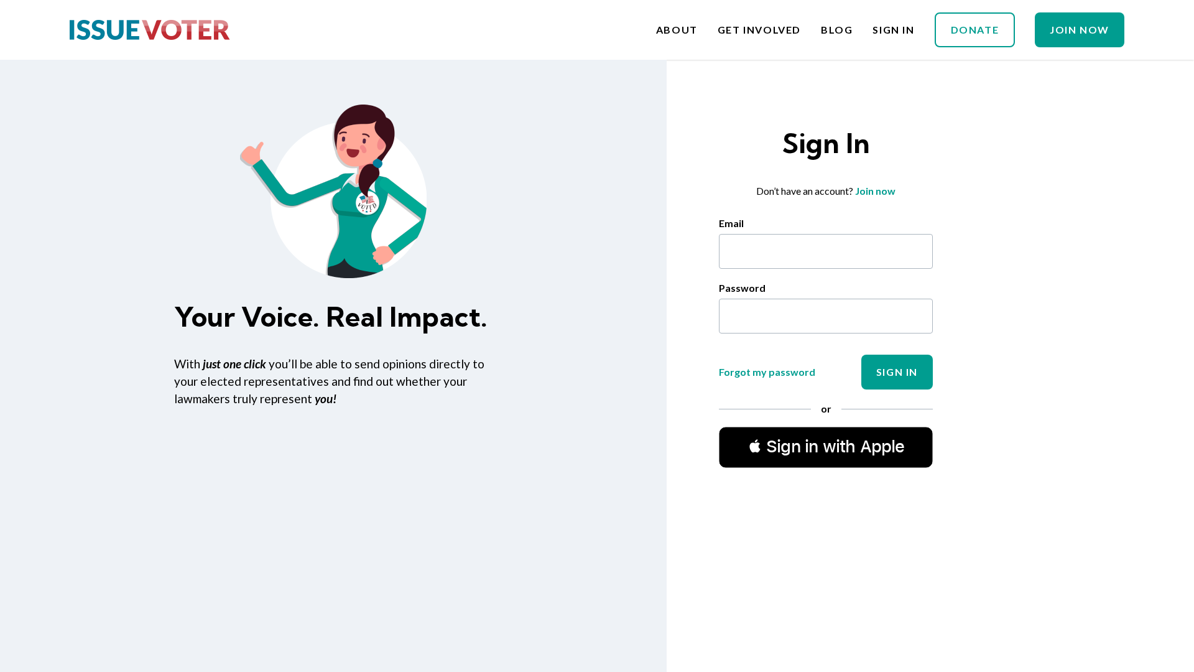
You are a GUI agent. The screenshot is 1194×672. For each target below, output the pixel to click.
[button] (826, 447)
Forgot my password (767, 372)
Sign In (893, 30)
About (677, 30)
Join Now (1079, 29)
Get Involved (759, 30)
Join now (875, 191)
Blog (837, 30)
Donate (975, 29)
